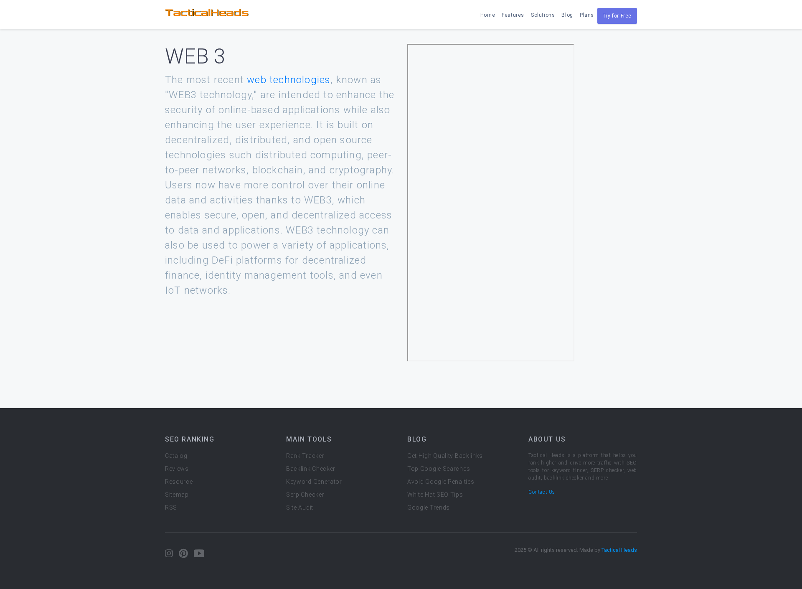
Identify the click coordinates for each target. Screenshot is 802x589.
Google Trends (428, 507)
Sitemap (177, 494)
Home (487, 15)
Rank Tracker (305, 455)
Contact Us (541, 492)
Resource (179, 481)
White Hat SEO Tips (435, 494)
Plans (587, 15)
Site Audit (299, 507)
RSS (171, 507)
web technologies (288, 80)
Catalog (176, 455)
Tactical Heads (619, 550)
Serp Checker (305, 494)
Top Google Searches (438, 468)
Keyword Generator (314, 481)
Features (513, 15)
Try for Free (617, 16)
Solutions (543, 15)
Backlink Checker (310, 468)
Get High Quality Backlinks (445, 455)
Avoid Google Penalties (440, 481)
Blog (567, 15)
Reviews (177, 468)
